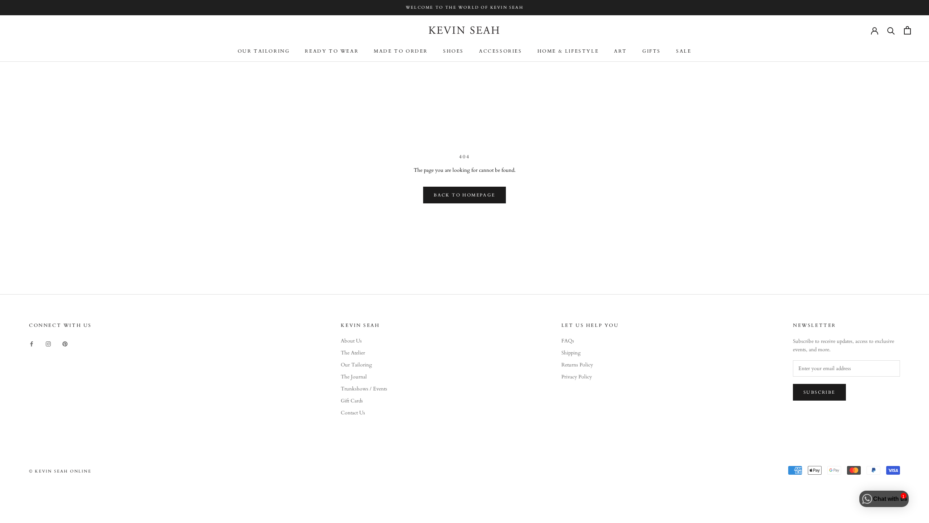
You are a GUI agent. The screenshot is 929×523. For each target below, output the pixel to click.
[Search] (891, 30)
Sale (683, 51)
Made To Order (401, 51)
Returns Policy (577, 364)
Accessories (500, 51)
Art (620, 51)
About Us (351, 340)
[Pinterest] (64, 343)
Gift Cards (352, 400)
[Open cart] (907, 30)
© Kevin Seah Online (60, 471)
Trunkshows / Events (364, 388)
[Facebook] (31, 343)
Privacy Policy (576, 376)
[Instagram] (48, 343)
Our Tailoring (264, 51)
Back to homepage (464, 195)
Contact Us (353, 412)
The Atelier (353, 352)
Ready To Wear (332, 51)
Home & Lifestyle (568, 51)
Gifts (651, 51)
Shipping (571, 352)
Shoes (453, 51)
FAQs (567, 340)
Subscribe (819, 392)
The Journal (354, 376)
